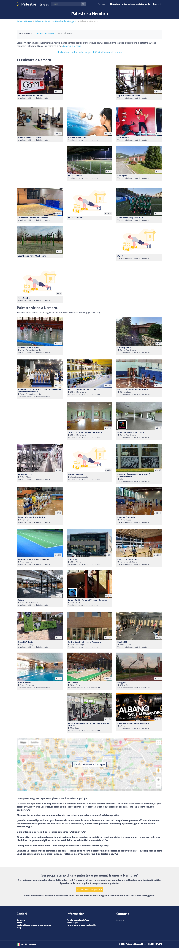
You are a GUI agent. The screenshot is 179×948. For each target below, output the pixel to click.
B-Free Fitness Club (77, 137)
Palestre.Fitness (24, 21)
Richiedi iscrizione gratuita (89, 889)
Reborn (21, 600)
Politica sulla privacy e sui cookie (81, 925)
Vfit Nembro (123, 137)
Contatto (120, 920)
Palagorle (121, 682)
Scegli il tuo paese (28, 944)
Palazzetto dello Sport (28, 347)
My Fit (120, 256)
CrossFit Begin (25, 642)
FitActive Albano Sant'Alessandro (133, 723)
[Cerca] (83, 4)
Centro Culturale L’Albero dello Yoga (85, 432)
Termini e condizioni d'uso (78, 920)
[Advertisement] (89, 84)
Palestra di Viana (75, 218)
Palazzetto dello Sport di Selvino (33, 559)
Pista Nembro (24, 298)
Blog (19, 928)
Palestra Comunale (126, 517)
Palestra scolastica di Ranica (31, 517)
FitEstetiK (72, 559)
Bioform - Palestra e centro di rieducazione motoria (88, 724)
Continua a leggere (72, 46)
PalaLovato (73, 682)
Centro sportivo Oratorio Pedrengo (84, 642)
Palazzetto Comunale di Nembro (33, 218)
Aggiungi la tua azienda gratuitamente (131, 4)
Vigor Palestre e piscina (128, 95)
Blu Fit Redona (24, 682)
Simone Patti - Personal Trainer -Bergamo (87, 600)
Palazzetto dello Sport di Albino (132, 389)
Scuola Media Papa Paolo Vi (130, 218)
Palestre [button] (102, 4)
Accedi (158, 4)
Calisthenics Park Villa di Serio (32, 256)
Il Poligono (122, 175)
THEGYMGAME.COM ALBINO (30, 95)
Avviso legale (72, 923)
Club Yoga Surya (124, 347)
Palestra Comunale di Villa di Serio (84, 389)
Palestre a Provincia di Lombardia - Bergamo (56, 21)
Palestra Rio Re (75, 175)
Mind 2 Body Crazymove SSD (130, 432)
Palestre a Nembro (46, 33)
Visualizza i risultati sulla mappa (75, 52)
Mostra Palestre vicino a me (108, 52)
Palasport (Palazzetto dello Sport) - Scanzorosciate (134, 475)
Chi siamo (21, 920)
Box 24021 (122, 642)
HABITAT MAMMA (75, 474)
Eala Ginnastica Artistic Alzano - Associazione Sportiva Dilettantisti (39, 390)
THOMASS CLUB (25, 474)
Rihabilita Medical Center (29, 137)
